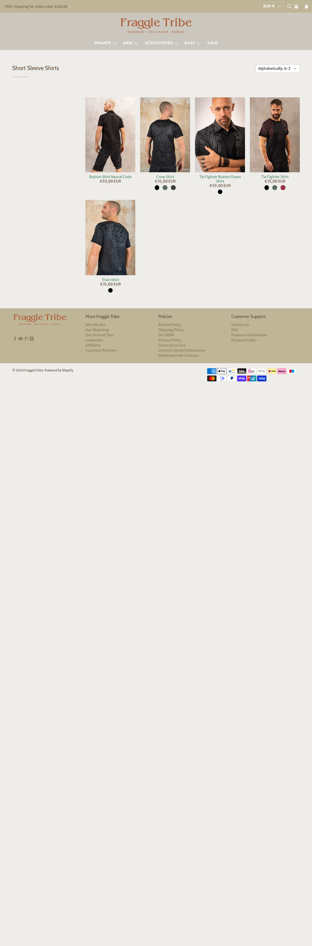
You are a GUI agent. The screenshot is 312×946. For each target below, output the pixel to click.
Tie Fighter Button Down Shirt (220, 178)
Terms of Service (172, 345)
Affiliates (93, 345)
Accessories (159, 43)
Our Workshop (97, 330)
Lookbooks (94, 340)
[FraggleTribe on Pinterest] (26, 339)
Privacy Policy (169, 340)
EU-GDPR (166, 335)
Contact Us (240, 325)
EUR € (269, 6)
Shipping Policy (171, 330)
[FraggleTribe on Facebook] (15, 339)
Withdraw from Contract (178, 355)
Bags (190, 43)
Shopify (67, 370)
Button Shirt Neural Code (110, 176)
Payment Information (249, 335)
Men (128, 43)
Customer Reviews (101, 350)
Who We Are (95, 325)
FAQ (234, 330)
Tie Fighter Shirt (275, 176)
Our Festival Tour (100, 335)
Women (102, 43)
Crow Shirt (165, 176)
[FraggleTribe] (156, 26)
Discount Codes (244, 340)
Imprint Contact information (181, 350)
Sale (212, 43)
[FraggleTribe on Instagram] (31, 339)
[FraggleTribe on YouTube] (20, 339)
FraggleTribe (33, 370)
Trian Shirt (110, 279)
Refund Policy (169, 325)
